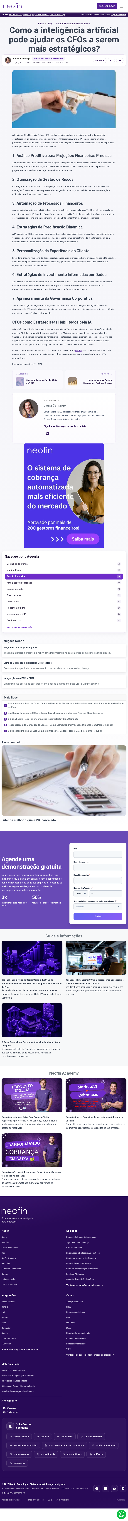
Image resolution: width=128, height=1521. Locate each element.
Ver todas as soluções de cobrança (83, 1285)
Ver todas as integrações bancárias (19, 1349)
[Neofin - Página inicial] (14, 1210)
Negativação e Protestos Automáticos (83, 1253)
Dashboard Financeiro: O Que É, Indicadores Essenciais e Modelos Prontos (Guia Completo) (55, 713)
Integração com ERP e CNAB (78, 1263)
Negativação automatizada (78, 1333)
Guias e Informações (63, 936)
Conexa (5, 1307)
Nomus (5, 1317)
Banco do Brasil (8, 1302)
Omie (4, 1323)
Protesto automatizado (76, 1344)
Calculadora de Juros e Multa (14, 1381)
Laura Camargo (21, 58)
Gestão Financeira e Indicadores (48, 59)
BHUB (68, 1307)
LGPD (50, 1500)
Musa (68, 1328)
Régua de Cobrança (40, 15)
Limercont (70, 1323)
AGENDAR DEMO (107, 6)
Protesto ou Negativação (20, 15)
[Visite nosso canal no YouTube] (114, 1488)
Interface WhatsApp (75, 1274)
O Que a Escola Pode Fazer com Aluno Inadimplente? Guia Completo (43, 719)
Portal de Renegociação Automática (82, 1269)
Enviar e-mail (12, 1412)
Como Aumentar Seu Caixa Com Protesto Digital (25, 1117)
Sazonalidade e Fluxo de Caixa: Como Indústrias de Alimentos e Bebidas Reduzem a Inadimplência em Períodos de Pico (66, 705)
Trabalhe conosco (9, 1284)
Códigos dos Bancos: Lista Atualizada (18, 1386)
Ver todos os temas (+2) (19, 627)
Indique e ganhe (8, 1279)
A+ (119, 60)
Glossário (6, 1263)
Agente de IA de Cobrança (77, 1242)
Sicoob (5, 1333)
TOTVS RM (6, 1344)
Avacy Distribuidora (74, 1302)
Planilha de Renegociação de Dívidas (18, 1375)
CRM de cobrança (57, 15)
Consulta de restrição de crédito (80, 1279)
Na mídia (5, 1242)
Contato (5, 1274)
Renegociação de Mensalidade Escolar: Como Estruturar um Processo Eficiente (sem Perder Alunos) (60, 725)
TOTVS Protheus (9, 1338)
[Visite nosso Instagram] (105, 1488)
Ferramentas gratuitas (11, 1269)
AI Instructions (63, 1500)
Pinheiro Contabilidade (76, 1338)
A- (111, 60)
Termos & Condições (35, 1500)
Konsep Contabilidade (75, 1312)
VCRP (68, 1349)
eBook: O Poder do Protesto (13, 1370)
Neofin (78, 350)
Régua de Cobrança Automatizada (81, 1237)
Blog (3, 1253)
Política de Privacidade (12, 1500)
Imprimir (99, 60)
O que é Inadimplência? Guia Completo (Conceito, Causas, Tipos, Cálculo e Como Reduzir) (55, 731)
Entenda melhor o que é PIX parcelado (29, 820)
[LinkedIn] (47, 434)
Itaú (3, 1312)
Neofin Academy (64, 1073)
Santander (6, 1328)
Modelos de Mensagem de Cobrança (18, 1391)
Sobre (4, 1237)
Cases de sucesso (10, 1248)
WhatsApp (11, 1408)
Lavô (68, 1317)
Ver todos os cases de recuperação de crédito (88, 1355)
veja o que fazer (118, 15)
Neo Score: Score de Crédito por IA (81, 1258)
